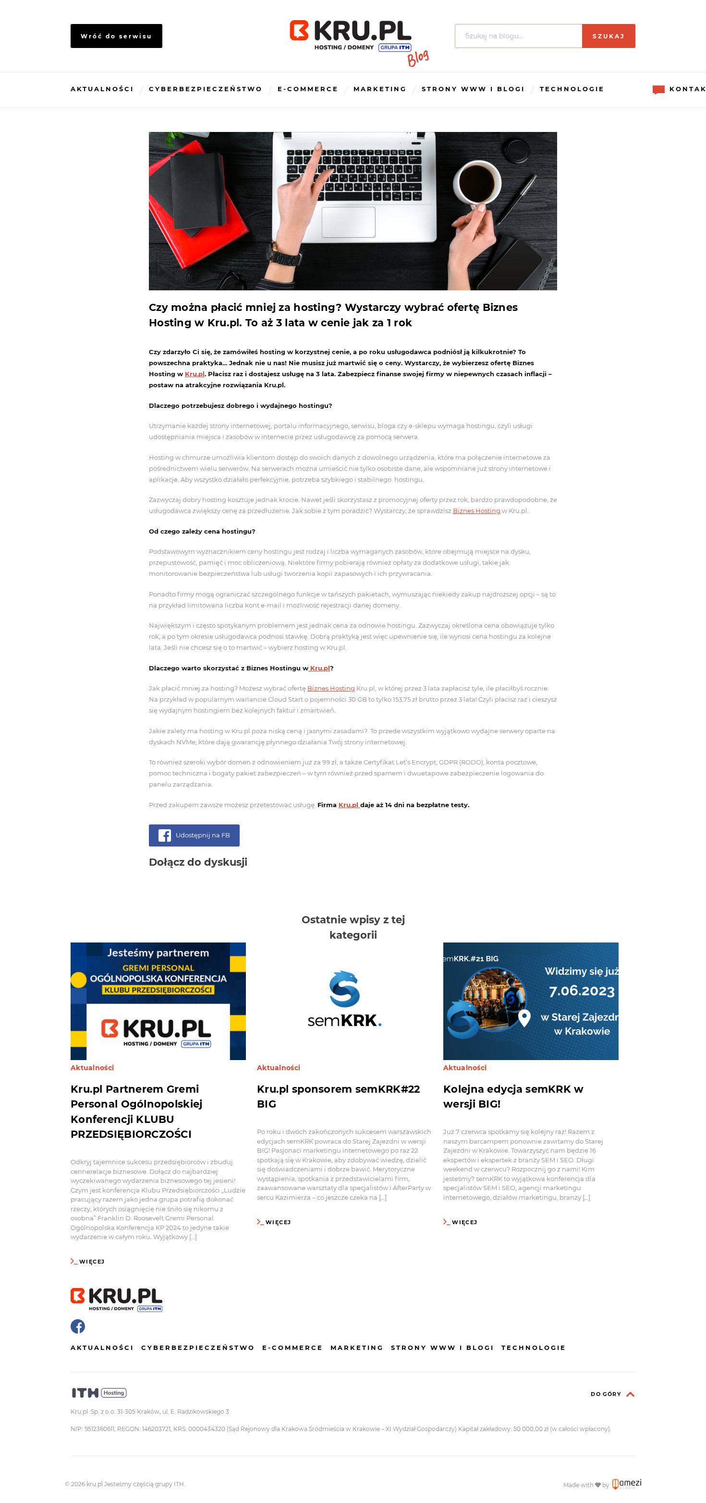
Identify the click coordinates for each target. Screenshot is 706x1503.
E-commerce (308, 89)
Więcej (92, 1261)
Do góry (606, 1394)
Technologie (572, 89)
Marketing (380, 89)
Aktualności (102, 89)
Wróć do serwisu (116, 36)
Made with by (587, 1485)
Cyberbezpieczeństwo (206, 89)
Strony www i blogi (473, 89)
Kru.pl (195, 374)
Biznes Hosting (476, 510)
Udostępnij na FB (203, 835)
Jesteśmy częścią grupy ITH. (144, 1484)
